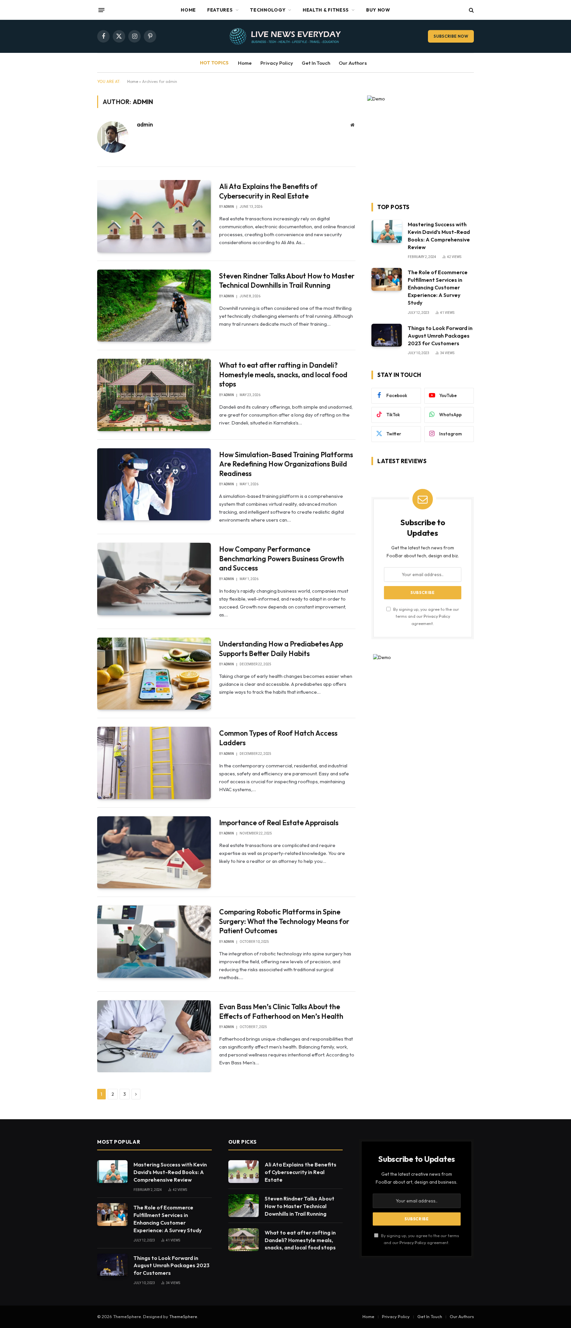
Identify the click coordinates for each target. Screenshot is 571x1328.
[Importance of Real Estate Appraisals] (154, 852)
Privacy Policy (276, 63)
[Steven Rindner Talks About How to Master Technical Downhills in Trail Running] (154, 306)
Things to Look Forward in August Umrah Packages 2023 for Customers (440, 336)
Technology (268, 10)
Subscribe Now (451, 36)
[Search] (471, 10)
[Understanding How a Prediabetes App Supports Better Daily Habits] (154, 674)
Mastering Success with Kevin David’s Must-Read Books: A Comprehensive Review (439, 235)
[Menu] (101, 10)
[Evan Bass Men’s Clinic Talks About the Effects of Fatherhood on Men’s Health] (154, 1036)
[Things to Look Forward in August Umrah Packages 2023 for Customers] (386, 335)
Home (188, 10)
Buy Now (378, 10)
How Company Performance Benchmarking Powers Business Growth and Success (281, 558)
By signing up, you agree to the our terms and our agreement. (425, 616)
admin (145, 124)
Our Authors (353, 63)
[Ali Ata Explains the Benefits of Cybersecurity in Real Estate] (154, 216)
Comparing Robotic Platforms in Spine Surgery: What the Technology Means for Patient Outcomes (284, 921)
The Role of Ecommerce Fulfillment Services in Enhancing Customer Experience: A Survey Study (438, 287)
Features (220, 10)
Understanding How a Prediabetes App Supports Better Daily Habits (281, 649)
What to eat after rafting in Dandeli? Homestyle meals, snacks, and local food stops (283, 374)
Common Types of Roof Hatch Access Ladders (278, 738)
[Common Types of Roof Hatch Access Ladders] (154, 763)
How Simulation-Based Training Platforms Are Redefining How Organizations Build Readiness (286, 464)
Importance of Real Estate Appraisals (278, 822)
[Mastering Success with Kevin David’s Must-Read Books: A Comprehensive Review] (386, 231)
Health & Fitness (326, 10)
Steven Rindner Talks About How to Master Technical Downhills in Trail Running (287, 281)
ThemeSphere (183, 1316)
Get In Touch (316, 63)
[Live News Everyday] (285, 36)
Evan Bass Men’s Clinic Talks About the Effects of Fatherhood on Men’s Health (281, 1011)
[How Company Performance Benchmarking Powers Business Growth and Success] (154, 579)
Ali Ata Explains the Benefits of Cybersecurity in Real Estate (268, 191)
